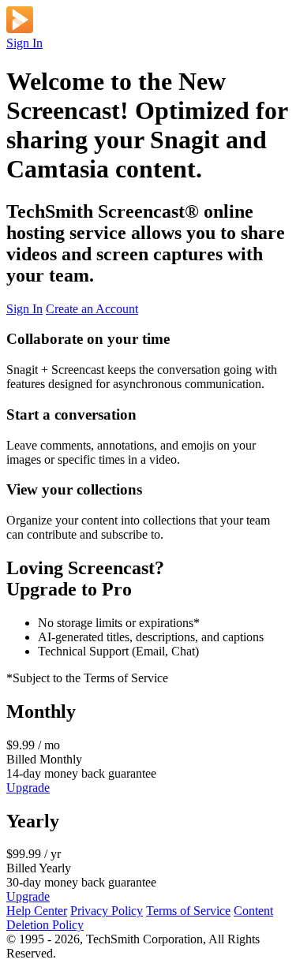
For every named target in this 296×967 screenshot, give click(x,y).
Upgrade (28, 787)
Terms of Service (188, 910)
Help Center (36, 910)
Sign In (24, 43)
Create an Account (92, 308)
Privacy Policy (106, 910)
